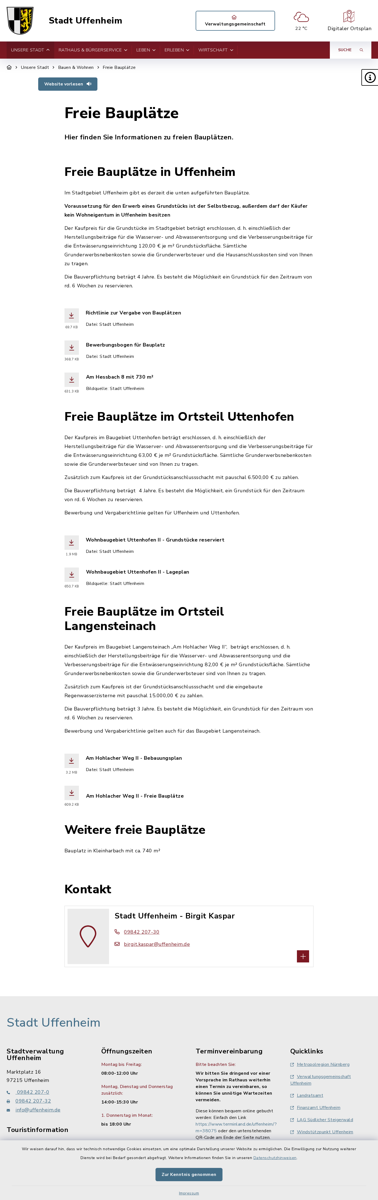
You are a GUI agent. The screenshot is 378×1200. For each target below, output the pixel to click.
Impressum (189, 1193)
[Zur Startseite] (9, 67)
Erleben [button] (174, 50)
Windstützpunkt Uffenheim (325, 1132)
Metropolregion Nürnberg (323, 1064)
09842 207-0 (32, 1092)
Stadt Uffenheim (86, 20)
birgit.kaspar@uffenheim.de (157, 944)
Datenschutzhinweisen (275, 1157)
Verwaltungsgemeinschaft (235, 24)
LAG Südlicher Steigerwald (325, 1120)
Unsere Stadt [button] (27, 50)
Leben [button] (143, 50)
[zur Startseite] (20, 21)
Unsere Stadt (35, 67)
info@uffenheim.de (38, 1110)
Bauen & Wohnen (76, 67)
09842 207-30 (141, 932)
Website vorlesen (64, 84)
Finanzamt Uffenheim (319, 1108)
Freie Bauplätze (119, 67)
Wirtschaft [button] (213, 50)
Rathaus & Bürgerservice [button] (90, 50)
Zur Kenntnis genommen (189, 1175)
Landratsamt (310, 1095)
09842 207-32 (33, 1101)
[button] (369, 77)
